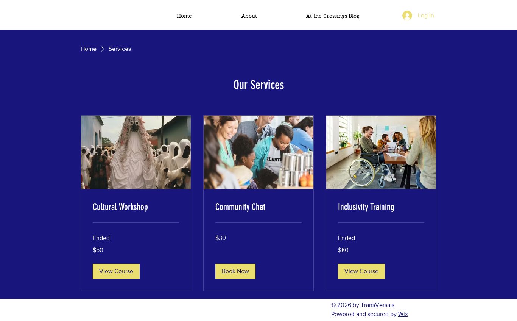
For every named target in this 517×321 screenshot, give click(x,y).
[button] (116, 271)
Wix (403, 314)
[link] (136, 207)
